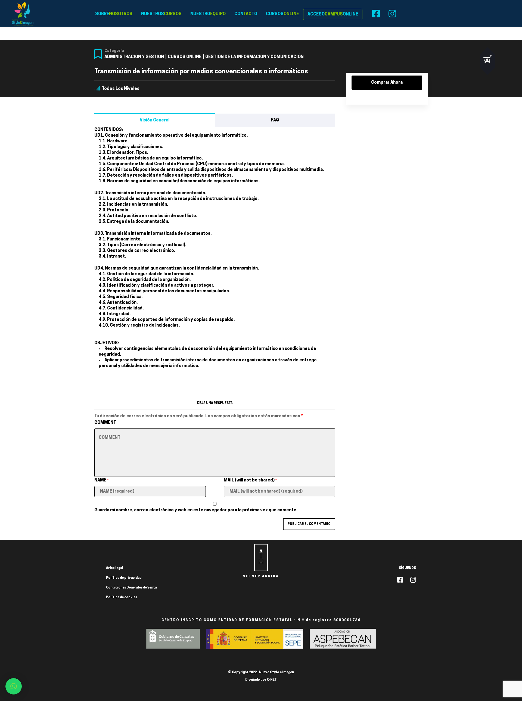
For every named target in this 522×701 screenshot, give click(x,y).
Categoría (114, 51)
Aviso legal (114, 568)
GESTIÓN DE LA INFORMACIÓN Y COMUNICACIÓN (254, 57)
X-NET (272, 679)
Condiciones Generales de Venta (131, 587)
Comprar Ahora (387, 82)
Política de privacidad (123, 578)
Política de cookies (121, 597)
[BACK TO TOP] (261, 557)
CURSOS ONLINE (184, 57)
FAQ (275, 120)
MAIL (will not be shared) (250, 480)
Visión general (154, 120)
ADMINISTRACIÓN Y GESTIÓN (134, 57)
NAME (101, 480)
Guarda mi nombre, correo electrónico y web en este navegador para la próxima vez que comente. (195, 510)
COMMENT (105, 423)
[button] (13, 686)
